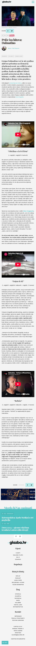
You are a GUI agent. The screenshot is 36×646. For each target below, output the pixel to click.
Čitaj (18, 590)
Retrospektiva (18, 606)
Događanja (18, 564)
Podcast (18, 578)
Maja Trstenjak (13, 48)
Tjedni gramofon (18, 584)
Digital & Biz (18, 604)
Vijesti (18, 549)
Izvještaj (18, 596)
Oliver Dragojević (28, 211)
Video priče (18, 580)
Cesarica (18, 559)
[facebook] (8, 31)
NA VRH (5, 642)
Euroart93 (21, 639)
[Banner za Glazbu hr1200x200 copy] (18, 494)
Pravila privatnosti (18, 618)
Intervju (18, 594)
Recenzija (18, 598)
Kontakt (18, 612)
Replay (18, 576)
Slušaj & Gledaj (18, 572)
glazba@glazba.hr (18, 634)
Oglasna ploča (18, 555)
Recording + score (18, 582)
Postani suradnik (18, 620)
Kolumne (18, 602)
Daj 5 (18, 557)
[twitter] (12, 31)
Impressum (18, 616)
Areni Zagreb (19, 97)
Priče (18, 600)
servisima (15, 83)
